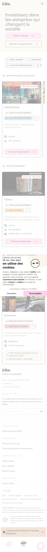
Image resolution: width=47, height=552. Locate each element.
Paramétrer (11, 293)
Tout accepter (35, 293)
